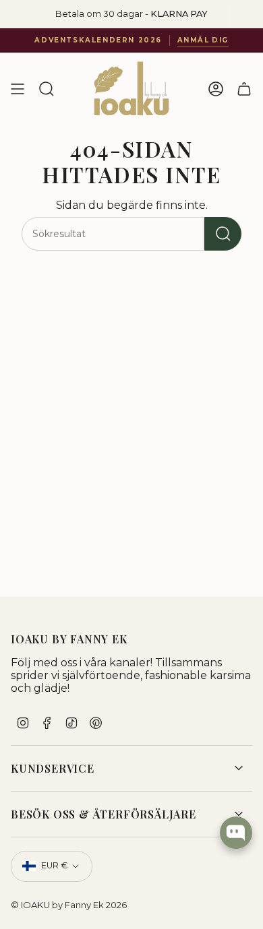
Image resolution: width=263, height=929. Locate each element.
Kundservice (52, 768)
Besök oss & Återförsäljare (103, 814)
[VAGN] (244, 89)
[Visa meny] (17, 89)
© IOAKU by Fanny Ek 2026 (69, 904)
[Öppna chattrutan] (236, 832)
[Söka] (222, 234)
